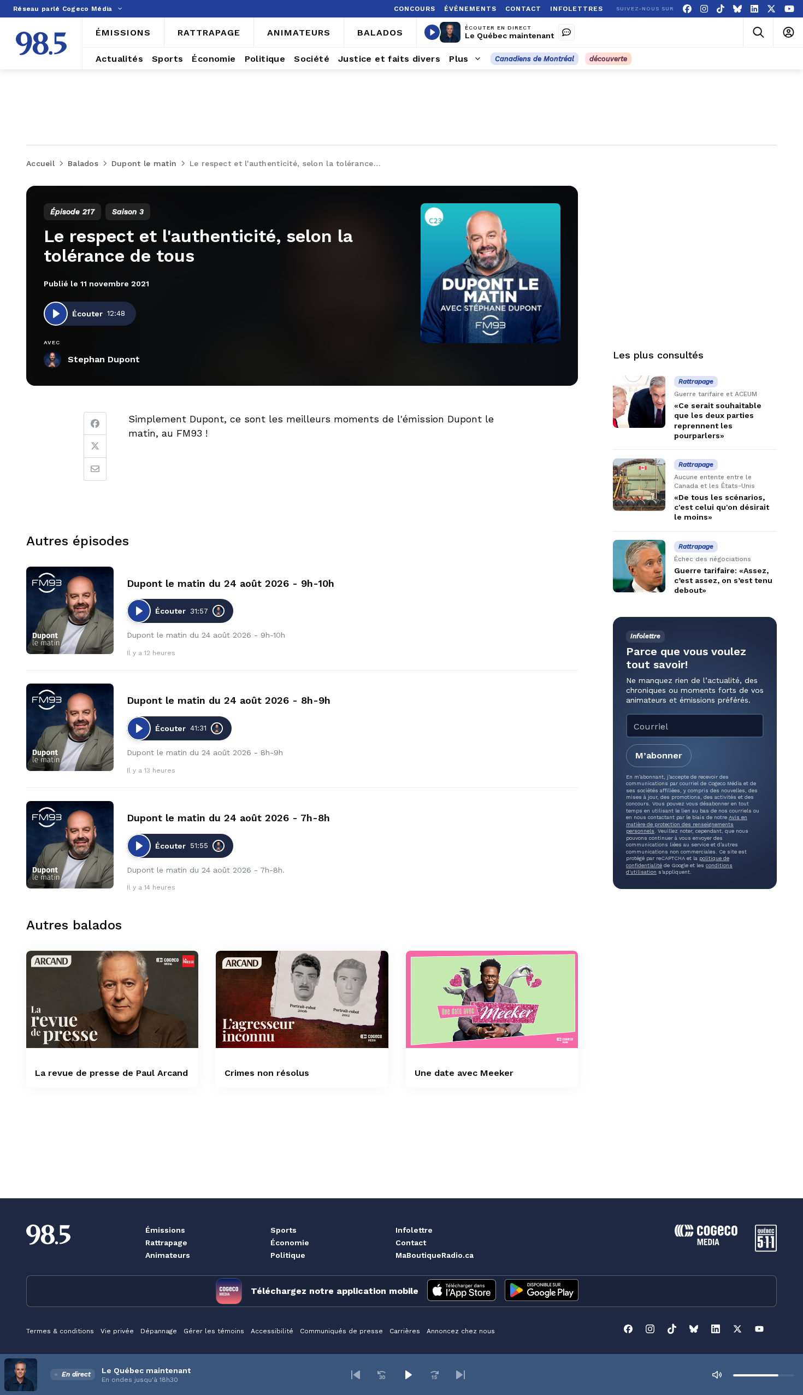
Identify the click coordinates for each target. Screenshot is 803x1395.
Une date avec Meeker (464, 1073)
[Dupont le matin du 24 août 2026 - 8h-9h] (70, 727)
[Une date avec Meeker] (492, 999)
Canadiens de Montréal (534, 59)
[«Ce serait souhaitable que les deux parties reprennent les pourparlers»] (639, 401)
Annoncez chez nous (461, 1331)
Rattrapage (166, 1242)
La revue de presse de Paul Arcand (111, 1073)
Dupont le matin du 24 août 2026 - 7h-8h (228, 817)
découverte (608, 59)
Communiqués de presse (341, 1331)
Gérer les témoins (214, 1331)
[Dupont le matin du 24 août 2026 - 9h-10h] (70, 610)
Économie (289, 1242)
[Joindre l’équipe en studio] (566, 32)
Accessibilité (272, 1331)
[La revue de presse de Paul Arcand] (112, 999)
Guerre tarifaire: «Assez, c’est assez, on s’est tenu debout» (723, 580)
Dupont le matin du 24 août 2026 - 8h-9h (228, 700)
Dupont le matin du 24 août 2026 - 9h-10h (230, 583)
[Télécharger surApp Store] (461, 1291)
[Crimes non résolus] (302, 999)
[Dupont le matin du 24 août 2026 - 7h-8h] (70, 844)
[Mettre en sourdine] (716, 1374)
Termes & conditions (60, 1331)
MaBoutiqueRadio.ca (434, 1255)
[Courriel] (95, 469)
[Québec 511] (766, 1249)
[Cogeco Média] (706, 1242)
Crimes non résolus (267, 1073)
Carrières (404, 1331)
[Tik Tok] (720, 9)
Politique (287, 1255)
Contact (410, 1242)
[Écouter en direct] (432, 32)
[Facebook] (687, 9)
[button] (356, 1375)
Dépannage (158, 1331)
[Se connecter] (788, 32)
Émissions (165, 1230)
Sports (283, 1230)
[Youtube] (789, 9)
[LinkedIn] (754, 9)
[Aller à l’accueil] (41, 43)
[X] (771, 9)
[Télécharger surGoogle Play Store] (541, 1291)
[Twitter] (95, 446)
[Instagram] (704, 9)
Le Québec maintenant (509, 35)
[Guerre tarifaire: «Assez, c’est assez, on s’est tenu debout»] (639, 566)
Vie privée (117, 1331)
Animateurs (167, 1255)
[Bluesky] (737, 9)
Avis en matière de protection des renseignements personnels (686, 824)
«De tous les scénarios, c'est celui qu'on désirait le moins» (721, 507)
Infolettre (414, 1230)
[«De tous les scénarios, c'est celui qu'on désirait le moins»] (639, 484)
